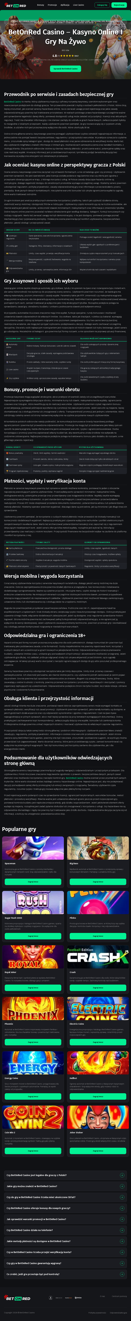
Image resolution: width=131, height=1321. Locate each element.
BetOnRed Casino (12, 101)
